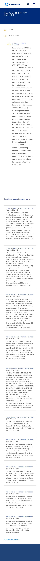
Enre (18, 210)
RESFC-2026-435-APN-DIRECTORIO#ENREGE (19, 248)
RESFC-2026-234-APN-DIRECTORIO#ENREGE (19, 417)
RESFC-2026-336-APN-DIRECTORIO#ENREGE (19, 337)
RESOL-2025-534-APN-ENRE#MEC (19, 44)
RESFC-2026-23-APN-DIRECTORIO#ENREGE (19, 517)
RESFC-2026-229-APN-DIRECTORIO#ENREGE (19, 440)
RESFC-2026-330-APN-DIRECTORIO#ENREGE (19, 368)
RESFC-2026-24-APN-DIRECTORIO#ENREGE (19, 492)
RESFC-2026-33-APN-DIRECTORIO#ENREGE (19, 467)
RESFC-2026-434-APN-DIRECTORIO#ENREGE (19, 295)
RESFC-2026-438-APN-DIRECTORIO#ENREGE (19, 208)
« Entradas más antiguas (11, 540)
